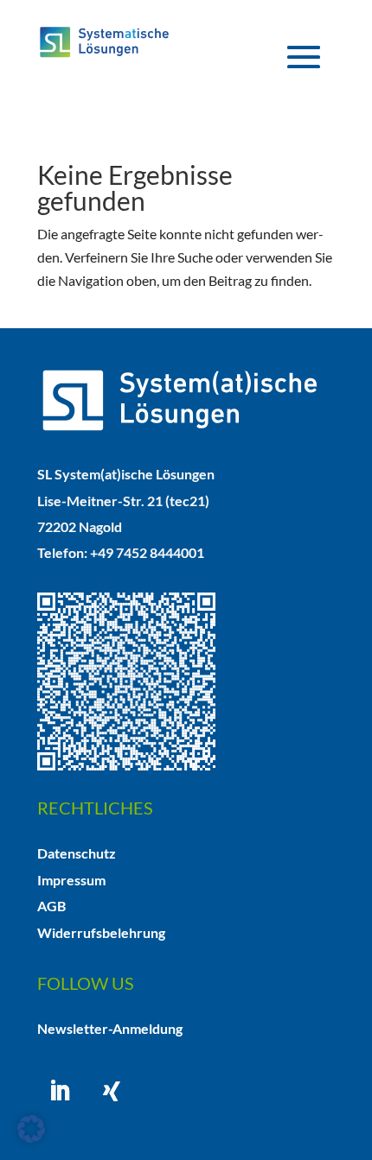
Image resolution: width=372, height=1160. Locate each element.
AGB (51, 905)
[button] (31, 1129)
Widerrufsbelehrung (101, 932)
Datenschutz (76, 853)
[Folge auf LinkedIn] (59, 1090)
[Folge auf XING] (111, 1090)
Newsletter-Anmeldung (110, 1028)
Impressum (71, 880)
